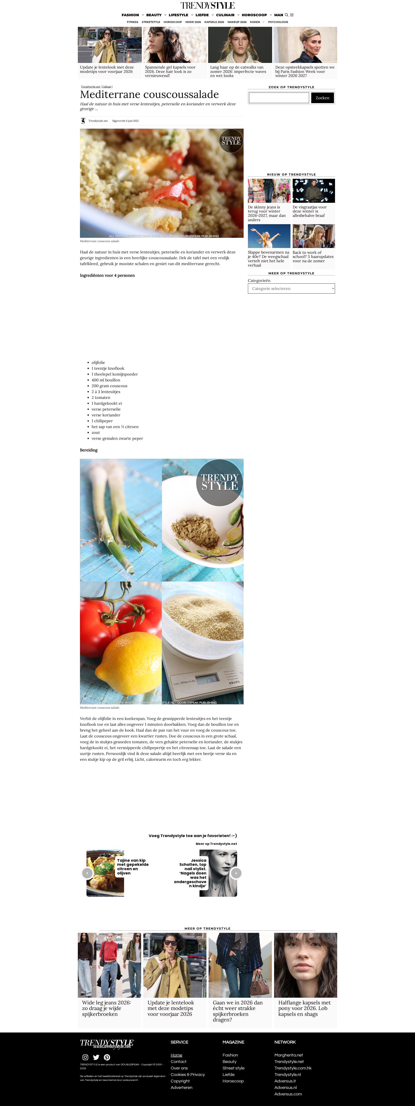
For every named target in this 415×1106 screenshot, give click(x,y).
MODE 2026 (193, 22)
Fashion (130, 15)
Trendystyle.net (90, 86)
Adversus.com (288, 1094)
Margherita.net (289, 1055)
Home (176, 1055)
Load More (162, 914)
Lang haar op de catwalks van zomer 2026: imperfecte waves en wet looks (238, 71)
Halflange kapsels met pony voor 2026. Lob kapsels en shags (304, 1008)
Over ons (179, 1068)
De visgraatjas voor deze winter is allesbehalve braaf (310, 211)
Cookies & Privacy (188, 1074)
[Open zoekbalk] (286, 15)
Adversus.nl (286, 1087)
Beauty (153, 15)
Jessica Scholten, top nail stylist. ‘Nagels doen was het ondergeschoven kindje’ (190, 873)
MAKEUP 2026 (237, 22)
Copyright (180, 1081)
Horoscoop (254, 15)
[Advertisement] (162, 319)
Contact (179, 1062)
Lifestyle (178, 15)
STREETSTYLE (151, 22)
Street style (233, 1068)
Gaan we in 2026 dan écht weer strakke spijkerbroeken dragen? (238, 1011)
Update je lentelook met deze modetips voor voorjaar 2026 (107, 69)
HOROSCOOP (173, 22)
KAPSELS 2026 (214, 22)
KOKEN (255, 22)
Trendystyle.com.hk (293, 1068)
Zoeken (322, 97)
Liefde (202, 15)
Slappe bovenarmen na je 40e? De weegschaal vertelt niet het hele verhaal (268, 258)
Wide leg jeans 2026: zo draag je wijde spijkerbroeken (106, 1008)
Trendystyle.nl (288, 1074)
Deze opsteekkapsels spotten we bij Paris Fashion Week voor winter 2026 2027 (305, 71)
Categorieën (259, 280)
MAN (278, 15)
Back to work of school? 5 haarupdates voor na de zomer (313, 256)
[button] (291, 15)
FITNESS (132, 22)
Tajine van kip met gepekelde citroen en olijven (133, 867)
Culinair (225, 15)
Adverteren (181, 1087)
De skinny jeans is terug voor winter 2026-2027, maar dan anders (267, 213)
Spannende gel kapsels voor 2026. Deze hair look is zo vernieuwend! (170, 71)
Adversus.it (285, 1081)
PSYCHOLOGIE (278, 22)
